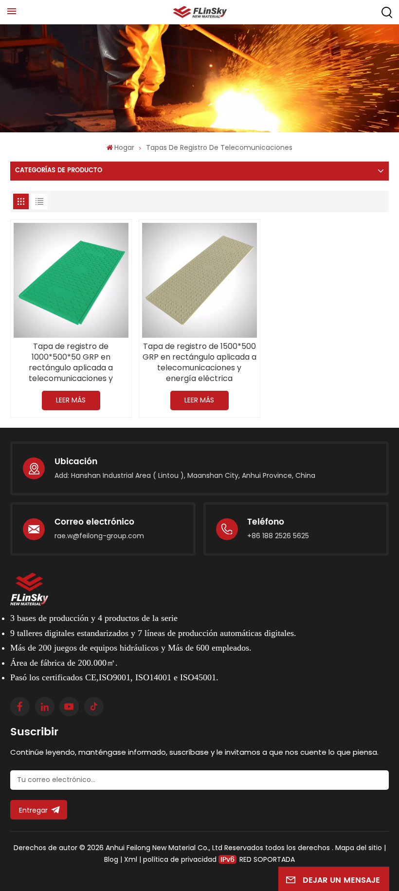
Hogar (124, 147)
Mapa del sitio (359, 848)
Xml (130, 859)
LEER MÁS (71, 400)
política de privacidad (180, 859)
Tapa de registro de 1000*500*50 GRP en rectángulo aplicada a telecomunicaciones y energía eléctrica (71, 362)
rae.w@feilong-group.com (99, 536)
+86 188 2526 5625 (278, 536)
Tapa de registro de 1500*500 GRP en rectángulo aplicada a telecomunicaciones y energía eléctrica (199, 362)
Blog (111, 859)
